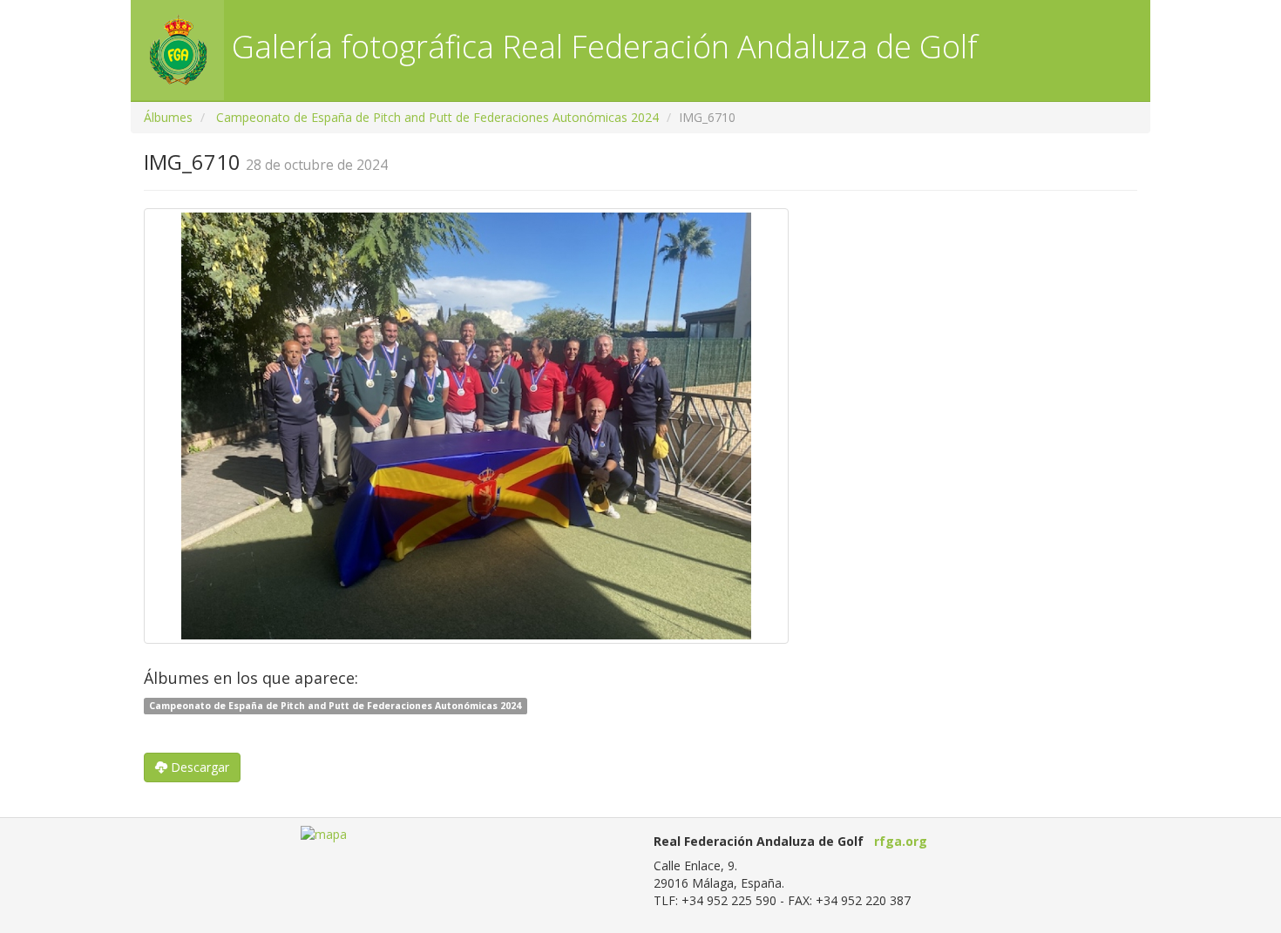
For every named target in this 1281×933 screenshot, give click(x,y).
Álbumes (168, 117)
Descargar (198, 767)
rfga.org (900, 841)
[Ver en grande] (466, 426)
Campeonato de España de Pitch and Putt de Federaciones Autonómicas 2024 (437, 117)
